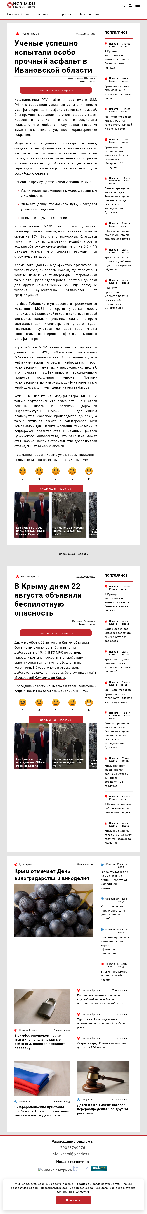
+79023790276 (71, 1148)
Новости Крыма (30, 33)
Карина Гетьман (83, 621)
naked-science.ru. (51, 446)
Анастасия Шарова (81, 78)
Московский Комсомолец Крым (39, 677)
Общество (111, 864)
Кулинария (25, 864)
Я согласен (73, 1200)
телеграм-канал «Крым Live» (65, 460)
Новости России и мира (114, 181)
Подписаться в (55, 90)
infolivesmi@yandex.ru (72, 1154)
